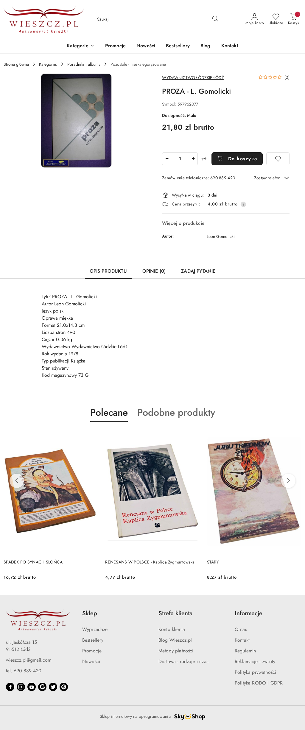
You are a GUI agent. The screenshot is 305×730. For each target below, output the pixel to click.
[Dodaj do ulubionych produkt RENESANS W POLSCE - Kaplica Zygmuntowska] (193, 435)
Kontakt (242, 640)
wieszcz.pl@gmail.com (28, 660)
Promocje (92, 650)
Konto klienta (171, 629)
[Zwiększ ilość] (193, 159)
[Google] (42, 687)
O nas (241, 629)
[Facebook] (10, 687)
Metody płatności (176, 650)
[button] (80, 46)
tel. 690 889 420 (23, 670)
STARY (213, 562)
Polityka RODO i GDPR (259, 682)
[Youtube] (31, 687)
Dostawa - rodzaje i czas (183, 661)
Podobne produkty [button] (176, 412)
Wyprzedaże (95, 629)
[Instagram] (21, 687)
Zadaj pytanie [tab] (198, 271)
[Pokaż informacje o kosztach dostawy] (243, 204)
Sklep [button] (89, 613)
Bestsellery (92, 640)
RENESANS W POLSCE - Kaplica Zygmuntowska (149, 562)
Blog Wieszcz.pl (175, 640)
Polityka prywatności (255, 672)
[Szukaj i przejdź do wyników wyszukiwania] (215, 19)
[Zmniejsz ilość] (166, 159)
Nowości (91, 661)
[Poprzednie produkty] (16, 481)
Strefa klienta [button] (175, 613)
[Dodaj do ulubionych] (278, 158)
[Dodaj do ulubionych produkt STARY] (294, 435)
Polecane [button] (109, 412)
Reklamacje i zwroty (255, 661)
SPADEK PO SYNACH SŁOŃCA (33, 562)
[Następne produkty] (288, 481)
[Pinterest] (64, 687)
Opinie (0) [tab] (154, 271)
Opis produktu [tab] (108, 271)
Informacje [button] (248, 613)
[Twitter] (53, 687)
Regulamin (245, 650)
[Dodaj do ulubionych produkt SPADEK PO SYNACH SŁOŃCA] (91, 435)
